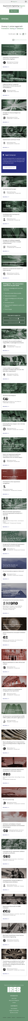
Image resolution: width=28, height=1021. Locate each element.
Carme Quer (17, 913)
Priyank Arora (13, 428)
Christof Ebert (13, 693)
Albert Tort (13, 548)
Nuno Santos (13, 218)
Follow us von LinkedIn (13, 318)
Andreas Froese (13, 607)
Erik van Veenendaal (15, 939)
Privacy (13, 1017)
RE (14, 1)
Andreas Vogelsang (18, 606)
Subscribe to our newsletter (13, 322)
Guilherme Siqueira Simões (12, 520)
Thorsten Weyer (6, 607)
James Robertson (18, 401)
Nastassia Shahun (14, 117)
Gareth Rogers (13, 246)
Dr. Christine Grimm (11, 640)
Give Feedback (14, 1008)
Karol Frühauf (13, 574)
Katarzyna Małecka (14, 374)
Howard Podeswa (14, 968)
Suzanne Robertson (10, 401)
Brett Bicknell (16, 830)
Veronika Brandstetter (11, 608)
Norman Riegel (18, 777)
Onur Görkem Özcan (19, 640)
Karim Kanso (21, 830)
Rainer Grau (13, 345)
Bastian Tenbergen (10, 606)
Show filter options (12, 34)
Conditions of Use (20, 1017)
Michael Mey (13, 142)
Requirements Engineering (14, 6)
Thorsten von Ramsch (15, 273)
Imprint (9, 1017)
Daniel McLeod (21, 859)
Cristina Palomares (10, 913)
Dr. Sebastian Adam (11, 777)
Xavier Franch (22, 913)
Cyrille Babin (13, 90)
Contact (14, 1002)
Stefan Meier (13, 720)
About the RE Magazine (14, 1000)
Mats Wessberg (14, 884)
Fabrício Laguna (10, 489)
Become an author (14, 1012)
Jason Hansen (13, 460)
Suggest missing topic (9, 167)
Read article (5, 66)
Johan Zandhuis (14, 802)
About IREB (14, 998)
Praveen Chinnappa (14, 62)
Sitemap (4, 1017)
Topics (15, 11)
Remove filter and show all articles (20, 39)
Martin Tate (13, 666)
